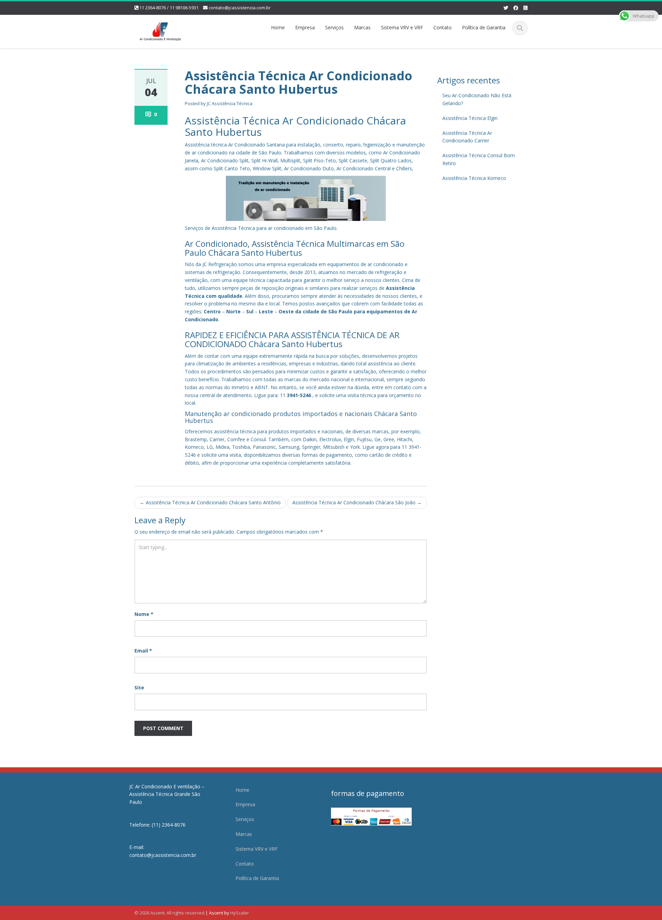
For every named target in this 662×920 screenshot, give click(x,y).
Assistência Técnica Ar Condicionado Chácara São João (357, 502)
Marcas (362, 27)
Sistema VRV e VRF (402, 27)
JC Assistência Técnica (229, 103)
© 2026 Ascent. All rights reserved (169, 913)
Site (139, 687)
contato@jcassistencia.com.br (240, 7)
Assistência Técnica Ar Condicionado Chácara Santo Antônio (210, 502)
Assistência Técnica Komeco (474, 178)
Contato (442, 27)
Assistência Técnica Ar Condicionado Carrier (467, 137)
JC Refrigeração (219, 264)
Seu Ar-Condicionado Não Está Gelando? (476, 99)
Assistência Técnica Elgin (470, 118)
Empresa (305, 27)
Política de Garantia (483, 27)
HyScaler (239, 913)
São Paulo (340, 311)
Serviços (334, 27)
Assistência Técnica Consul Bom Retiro (478, 159)
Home (278, 27)
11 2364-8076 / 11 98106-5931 (169, 7)
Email (143, 650)
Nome (143, 614)
